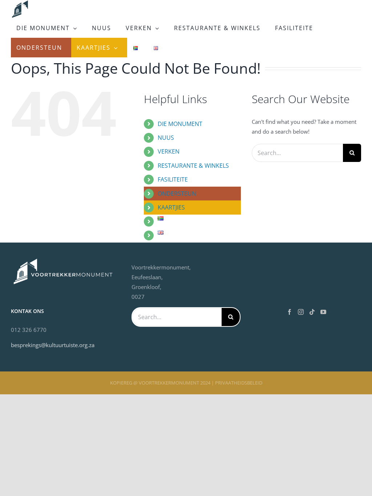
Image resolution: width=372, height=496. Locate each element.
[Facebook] (289, 312)
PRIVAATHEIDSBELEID (238, 382)
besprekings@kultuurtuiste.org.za (52, 345)
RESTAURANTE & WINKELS (193, 166)
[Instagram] (301, 312)
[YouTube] (323, 312)
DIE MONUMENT (180, 124)
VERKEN (168, 151)
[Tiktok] (312, 312)
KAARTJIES (171, 207)
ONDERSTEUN (177, 194)
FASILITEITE (173, 179)
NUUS (166, 138)
